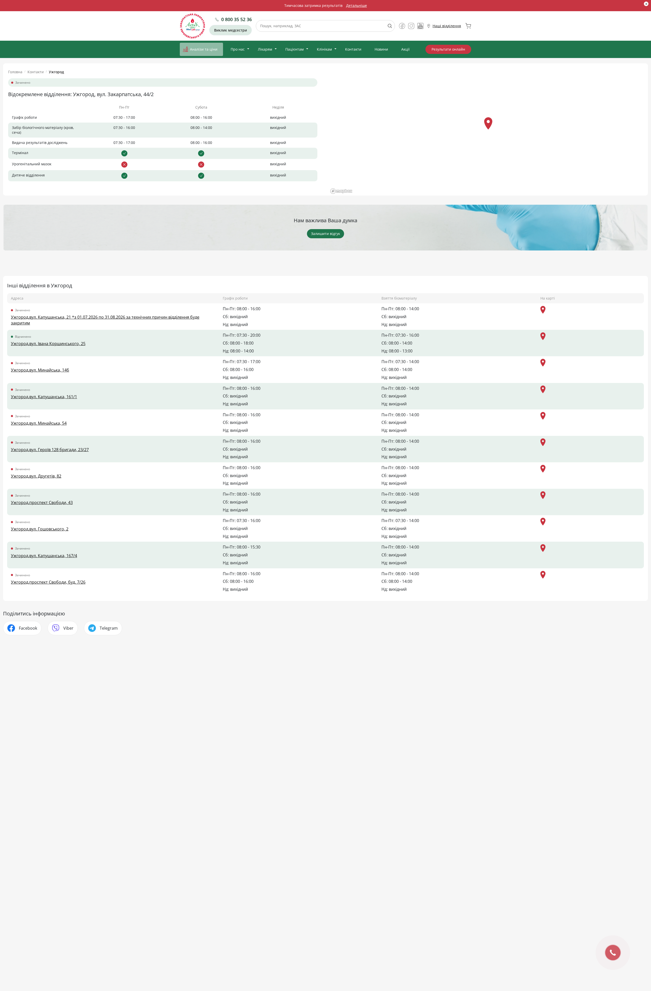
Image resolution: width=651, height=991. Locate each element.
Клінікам (324, 49)
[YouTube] (420, 26)
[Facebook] (402, 26)
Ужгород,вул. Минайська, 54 (39, 423)
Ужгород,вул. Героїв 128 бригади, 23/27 (50, 449)
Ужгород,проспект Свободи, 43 (42, 502)
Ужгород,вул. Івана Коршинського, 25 (48, 343)
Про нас (238, 49)
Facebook (28, 628)
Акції (405, 49)
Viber (68, 628)
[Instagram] (411, 26)
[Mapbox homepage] (341, 191)
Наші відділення (447, 25)
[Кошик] (468, 26)
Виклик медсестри (230, 30)
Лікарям (265, 49)
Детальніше (356, 5)
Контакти (353, 49)
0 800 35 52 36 (236, 19)
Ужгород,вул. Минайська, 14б (40, 370)
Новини (381, 49)
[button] (488, 123)
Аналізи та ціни (203, 49)
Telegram (109, 628)
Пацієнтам (294, 49)
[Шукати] (388, 26)
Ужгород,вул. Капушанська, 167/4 (44, 555)
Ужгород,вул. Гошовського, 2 (39, 529)
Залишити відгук (325, 233)
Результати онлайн (448, 49)
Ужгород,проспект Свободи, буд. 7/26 (48, 582)
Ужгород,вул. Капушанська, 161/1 (44, 397)
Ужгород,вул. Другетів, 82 (36, 476)
